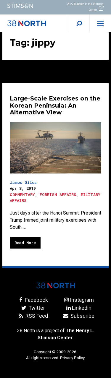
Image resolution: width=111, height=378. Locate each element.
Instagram (82, 300)
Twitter (36, 308)
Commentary (22, 194)
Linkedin (81, 308)
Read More (25, 242)
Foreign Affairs (58, 194)
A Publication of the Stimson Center (85, 6)
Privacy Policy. (72, 357)
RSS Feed (36, 316)
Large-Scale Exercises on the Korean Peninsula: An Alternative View (55, 105)
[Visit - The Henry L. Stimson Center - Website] (27, 6)
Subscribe (81, 316)
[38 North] (55, 285)
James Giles (23, 182)
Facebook (36, 300)
